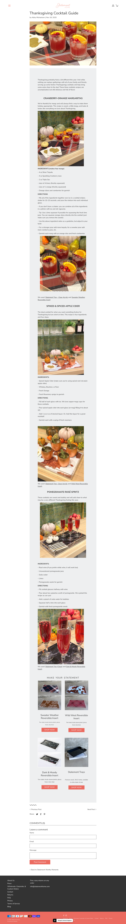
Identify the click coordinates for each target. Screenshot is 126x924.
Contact (10, 892)
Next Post (91, 809)
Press (9, 883)
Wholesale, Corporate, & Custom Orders (83, 918)
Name (32, 833)
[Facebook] (41, 814)
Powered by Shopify (12, 921)
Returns (10, 895)
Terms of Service (13, 904)
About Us (10, 880)
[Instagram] (66, 915)
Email (32, 841)
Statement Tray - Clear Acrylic (56, 297)
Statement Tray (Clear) (53, 666)
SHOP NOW (49, 730)
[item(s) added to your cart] (117, 5)
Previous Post (36, 809)
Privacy (10, 901)
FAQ (9, 898)
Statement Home (16, 919)
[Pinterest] (44, 814)
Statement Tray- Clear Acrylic (56, 484)
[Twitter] (37, 814)
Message (33, 850)
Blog (9, 906)
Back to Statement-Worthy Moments (44, 870)
